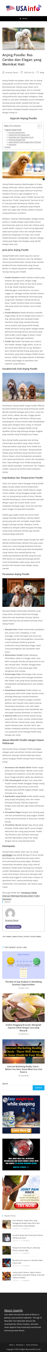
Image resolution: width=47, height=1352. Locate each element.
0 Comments (25, 1229)
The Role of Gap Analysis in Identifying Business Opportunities (23, 983)
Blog (42, 72)
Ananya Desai (12, 72)
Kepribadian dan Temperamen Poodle (21, 137)
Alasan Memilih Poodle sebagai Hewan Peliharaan (25, 142)
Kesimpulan (12, 144)
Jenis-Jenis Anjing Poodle (17, 132)
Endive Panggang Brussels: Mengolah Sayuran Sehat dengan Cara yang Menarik (23, 1027)
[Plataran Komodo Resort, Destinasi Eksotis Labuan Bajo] (6, 1250)
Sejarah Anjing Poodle (13, 130)
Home (11, 1345)
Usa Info (38, 1349)
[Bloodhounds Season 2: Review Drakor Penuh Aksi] (6, 1263)
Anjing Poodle (17, 936)
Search (5, 1083)
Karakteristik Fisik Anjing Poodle (19, 135)
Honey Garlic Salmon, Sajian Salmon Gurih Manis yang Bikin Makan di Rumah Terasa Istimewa (28, 1275)
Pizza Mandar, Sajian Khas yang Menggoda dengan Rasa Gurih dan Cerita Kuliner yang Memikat (26, 1223)
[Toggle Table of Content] (38, 126)
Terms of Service (32, 1345)
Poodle (26, 936)
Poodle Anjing (35, 936)
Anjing (9, 936)
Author (8, 147)
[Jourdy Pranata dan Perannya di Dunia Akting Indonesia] (6, 1237)
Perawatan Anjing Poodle (17, 140)
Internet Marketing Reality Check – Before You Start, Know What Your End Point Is (23, 1069)
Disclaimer (20, 1345)
